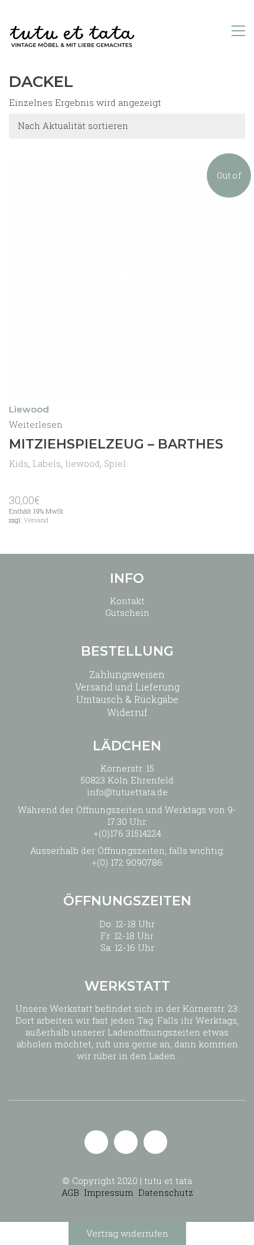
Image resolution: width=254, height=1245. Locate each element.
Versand (36, 520)
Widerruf (127, 712)
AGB (70, 1192)
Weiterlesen (36, 424)
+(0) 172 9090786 (127, 862)
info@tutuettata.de (127, 792)
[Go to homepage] (72, 31)
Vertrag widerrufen (127, 1233)
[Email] (96, 1142)
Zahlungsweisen (127, 674)
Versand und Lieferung (127, 686)
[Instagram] (126, 1142)
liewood (82, 463)
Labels (46, 463)
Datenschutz (165, 1192)
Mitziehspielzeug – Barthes (116, 444)
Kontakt (127, 601)
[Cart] (213, 31)
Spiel (115, 463)
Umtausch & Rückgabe (127, 699)
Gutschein (127, 612)
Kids (18, 463)
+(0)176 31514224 (127, 833)
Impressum (108, 1192)
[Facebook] (155, 1142)
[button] (238, 30)
